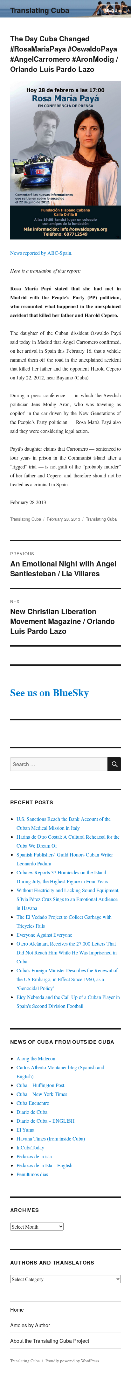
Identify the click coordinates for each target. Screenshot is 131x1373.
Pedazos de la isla (34, 1156)
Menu (111, 10)
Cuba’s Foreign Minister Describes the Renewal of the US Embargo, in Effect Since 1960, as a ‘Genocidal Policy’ (67, 979)
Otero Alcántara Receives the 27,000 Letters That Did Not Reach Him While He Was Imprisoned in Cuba (67, 952)
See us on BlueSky (49, 692)
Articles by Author (30, 1325)
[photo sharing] (65, 160)
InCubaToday (30, 1147)
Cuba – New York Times (42, 1094)
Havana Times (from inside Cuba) (51, 1138)
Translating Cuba (39, 10)
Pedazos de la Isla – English (44, 1165)
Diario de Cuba (32, 1111)
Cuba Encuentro (33, 1102)
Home (17, 1309)
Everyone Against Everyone (44, 934)
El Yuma (25, 1129)
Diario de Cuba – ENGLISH (46, 1120)
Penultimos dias (32, 1174)
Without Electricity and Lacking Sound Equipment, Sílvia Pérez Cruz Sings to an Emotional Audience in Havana (68, 899)
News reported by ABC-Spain (40, 252)
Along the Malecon (36, 1058)
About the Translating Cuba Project (49, 1340)
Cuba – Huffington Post (40, 1085)
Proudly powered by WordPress (72, 1360)
